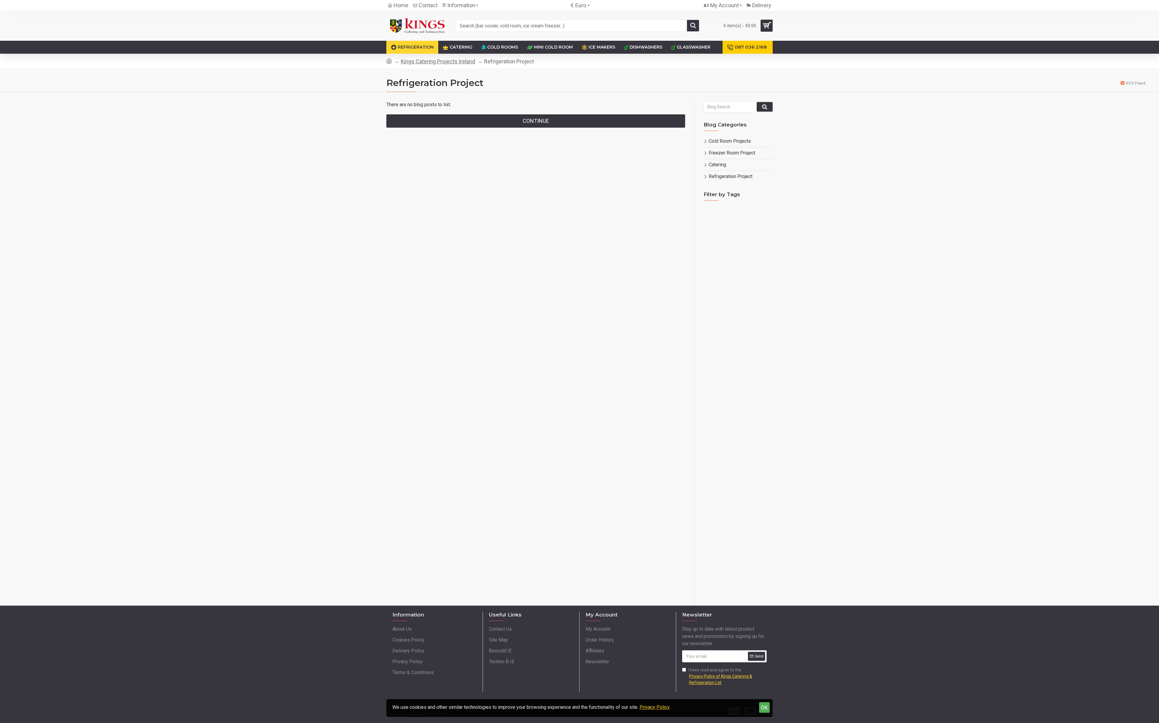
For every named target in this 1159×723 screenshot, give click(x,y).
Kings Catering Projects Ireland (438, 61)
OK (764, 707)
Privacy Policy (655, 707)
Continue (536, 121)
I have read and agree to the (720, 676)
